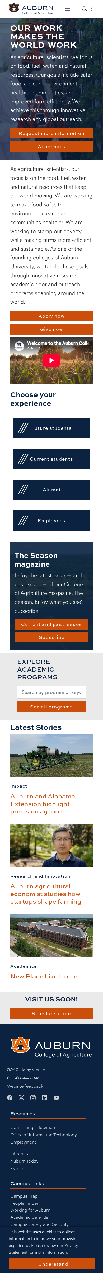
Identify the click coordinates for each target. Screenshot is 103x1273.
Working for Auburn (30, 1210)
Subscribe (51, 637)
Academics (51, 146)
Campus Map (24, 1196)
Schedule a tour (52, 1013)
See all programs (51, 706)
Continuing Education (32, 1127)
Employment (23, 1142)
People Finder (24, 1203)
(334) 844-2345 (24, 1077)
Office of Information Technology (43, 1134)
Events (17, 1168)
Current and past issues (51, 624)
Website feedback (25, 1086)
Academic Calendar (30, 1217)
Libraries (19, 1153)
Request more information (51, 133)
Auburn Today (24, 1161)
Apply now (52, 316)
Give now (51, 329)
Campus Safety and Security (39, 1224)
